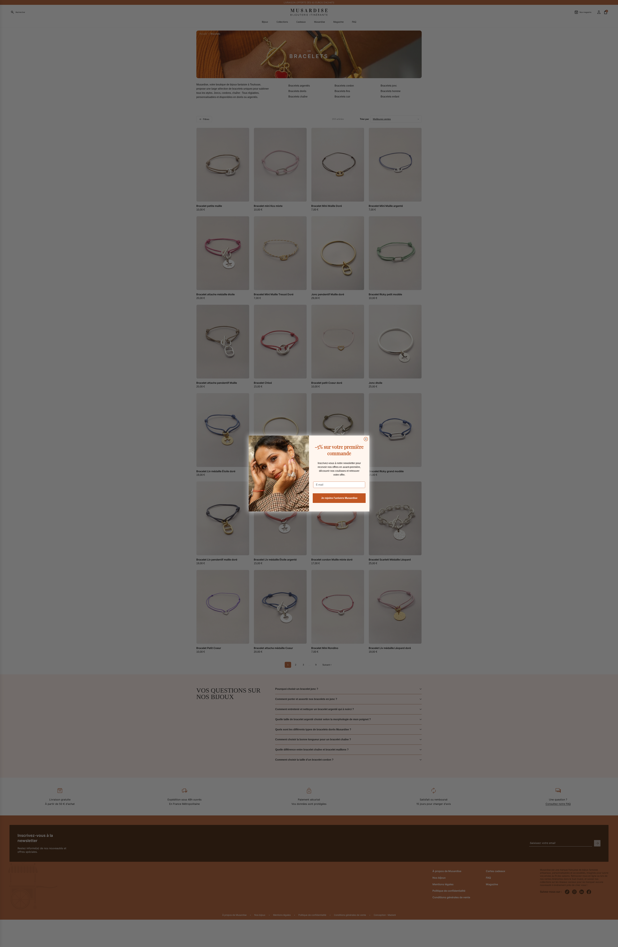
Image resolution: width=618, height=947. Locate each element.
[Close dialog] (366, 439)
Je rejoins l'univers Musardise (339, 498)
